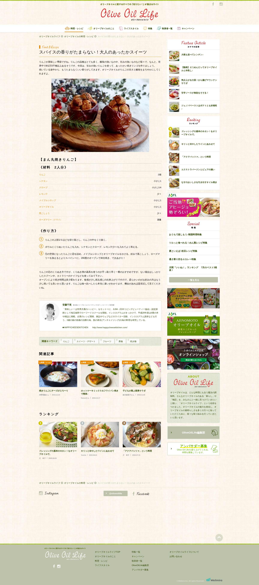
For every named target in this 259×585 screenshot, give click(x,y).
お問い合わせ (176, 556)
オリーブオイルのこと (103, 28)
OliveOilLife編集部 (193, 432)
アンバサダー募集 (140, 570)
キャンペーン (188, 28)
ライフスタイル (131, 28)
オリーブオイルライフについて (184, 552)
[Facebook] (213, 4)
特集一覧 (136, 552)
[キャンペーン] (193, 298)
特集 (150, 28)
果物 (121, 341)
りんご (66, 341)
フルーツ (107, 341)
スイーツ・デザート (86, 341)
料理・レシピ (77, 28)
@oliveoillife (115, 493)
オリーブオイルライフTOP (107, 552)
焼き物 (133, 341)
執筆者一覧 (167, 28)
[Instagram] (221, 4)
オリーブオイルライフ (49, 36)
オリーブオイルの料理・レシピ (79, 36)
